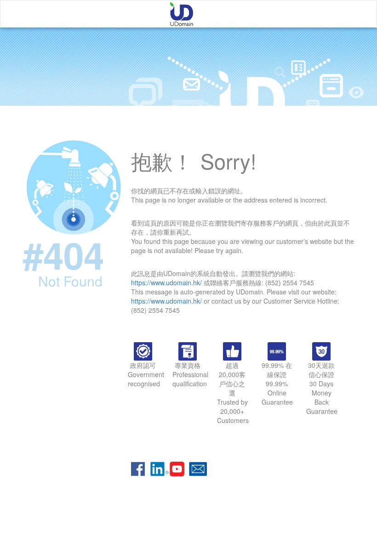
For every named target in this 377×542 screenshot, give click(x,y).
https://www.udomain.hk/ (166, 282)
